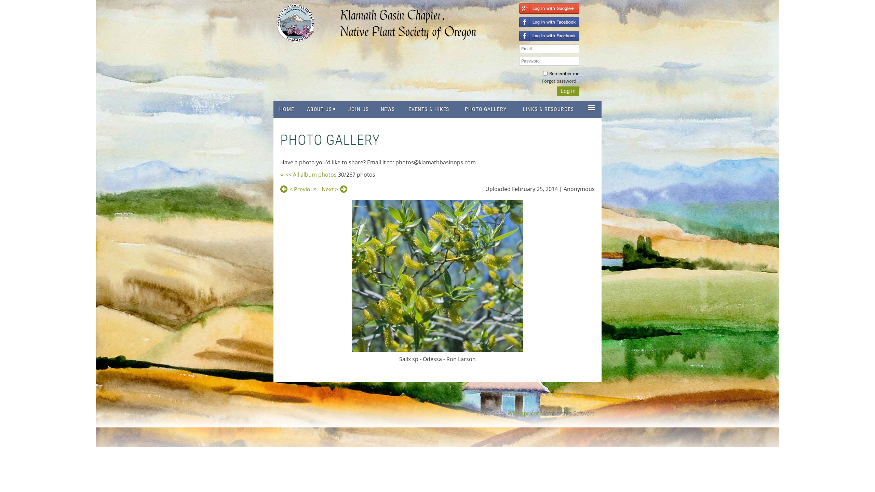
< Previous (303, 189)
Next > (330, 189)
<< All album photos (311, 174)
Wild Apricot (523, 413)
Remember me (564, 73)
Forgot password (559, 81)
